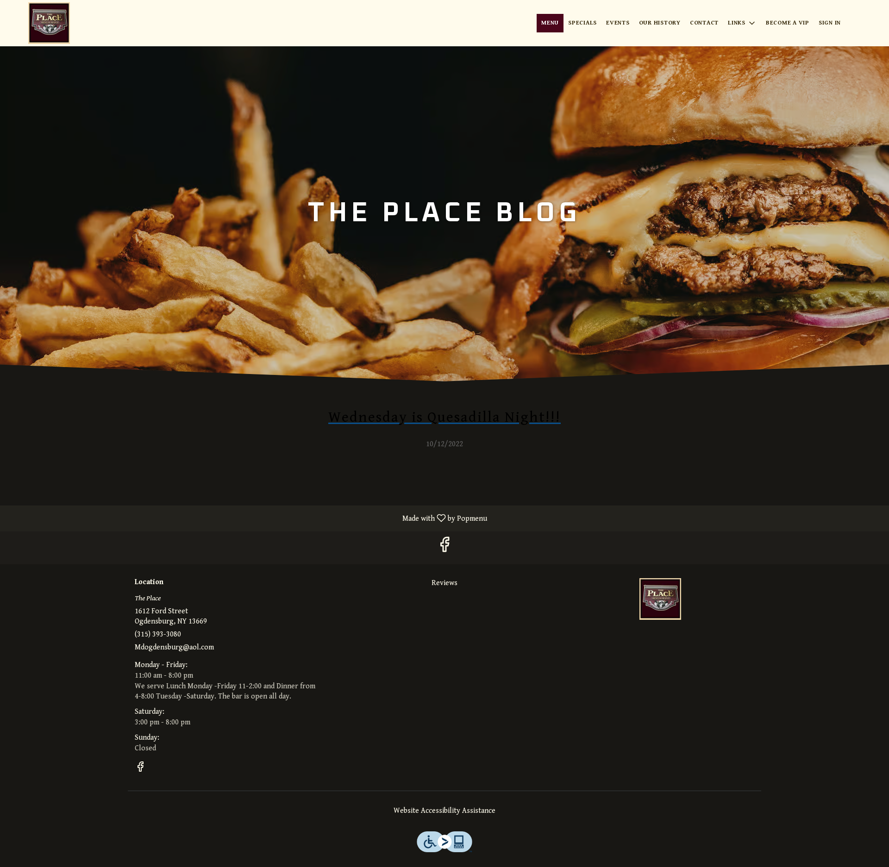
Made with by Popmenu (247, 517)
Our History (660, 22)
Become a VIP (787, 22)
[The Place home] (49, 23)
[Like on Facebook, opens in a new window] (444, 548)
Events (618, 22)
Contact (704, 22)
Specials (582, 22)
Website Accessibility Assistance (444, 810)
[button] (742, 23)
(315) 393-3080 (158, 634)
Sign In (830, 22)
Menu (550, 22)
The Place (660, 599)
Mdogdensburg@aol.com (174, 647)
